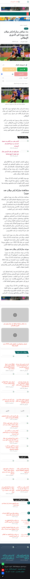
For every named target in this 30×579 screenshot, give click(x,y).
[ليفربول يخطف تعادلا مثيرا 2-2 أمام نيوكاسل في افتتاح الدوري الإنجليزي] (22, 394)
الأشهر (7, 411)
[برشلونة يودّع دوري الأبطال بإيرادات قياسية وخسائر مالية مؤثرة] (24, 515)
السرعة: (26, 78)
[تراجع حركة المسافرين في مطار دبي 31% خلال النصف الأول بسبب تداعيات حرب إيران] (24, 440)
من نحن (6, 569)
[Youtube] (3, 570)
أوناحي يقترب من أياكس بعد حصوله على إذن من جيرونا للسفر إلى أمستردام (10, 144)
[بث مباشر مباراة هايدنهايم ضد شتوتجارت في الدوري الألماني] (24, 522)
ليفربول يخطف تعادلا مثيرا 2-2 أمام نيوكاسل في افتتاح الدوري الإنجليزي (22, 401)
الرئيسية (26, 25)
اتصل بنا (12, 571)
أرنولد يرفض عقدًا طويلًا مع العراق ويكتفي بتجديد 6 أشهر (8, 383)
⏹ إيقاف (21, 74)
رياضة (21, 25)
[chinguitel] (15, 8)
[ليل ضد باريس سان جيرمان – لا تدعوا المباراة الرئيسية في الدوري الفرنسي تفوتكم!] (22, 359)
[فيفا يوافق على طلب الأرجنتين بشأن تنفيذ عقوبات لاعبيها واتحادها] (24, 153)
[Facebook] (3, 573)
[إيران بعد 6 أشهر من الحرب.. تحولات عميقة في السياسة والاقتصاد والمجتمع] (24, 448)
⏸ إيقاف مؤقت (9, 69)
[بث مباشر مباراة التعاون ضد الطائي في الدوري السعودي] (24, 537)
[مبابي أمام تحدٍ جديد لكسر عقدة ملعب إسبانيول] (7, 394)
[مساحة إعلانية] (15, 19)
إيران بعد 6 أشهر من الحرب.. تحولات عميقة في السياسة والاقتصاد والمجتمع (11, 447)
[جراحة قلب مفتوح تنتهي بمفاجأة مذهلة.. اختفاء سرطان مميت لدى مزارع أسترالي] (24, 425)
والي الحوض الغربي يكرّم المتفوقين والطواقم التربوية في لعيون (22, 470)
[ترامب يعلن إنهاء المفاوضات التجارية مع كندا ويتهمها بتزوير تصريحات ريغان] (24, 529)
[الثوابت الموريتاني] (15, 1)
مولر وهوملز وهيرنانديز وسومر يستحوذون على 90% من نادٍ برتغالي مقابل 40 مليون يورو (22, 384)
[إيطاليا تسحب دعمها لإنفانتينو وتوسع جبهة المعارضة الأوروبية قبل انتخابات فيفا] (7, 359)
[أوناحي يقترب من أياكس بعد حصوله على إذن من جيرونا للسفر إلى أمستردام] (24, 143)
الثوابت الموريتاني (23, 41)
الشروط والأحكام (13, 569)
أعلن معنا (8, 571)
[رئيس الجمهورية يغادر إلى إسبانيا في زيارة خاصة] (24, 507)
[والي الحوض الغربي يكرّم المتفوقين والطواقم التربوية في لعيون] (24, 418)
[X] (3, 567)
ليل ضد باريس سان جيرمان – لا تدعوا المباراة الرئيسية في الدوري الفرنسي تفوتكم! (22, 366)
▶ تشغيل (22, 69)
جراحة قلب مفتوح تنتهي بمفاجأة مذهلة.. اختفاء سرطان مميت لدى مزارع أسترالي (10, 424)
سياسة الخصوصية (21, 569)
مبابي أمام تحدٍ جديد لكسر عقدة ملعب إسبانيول (8, 400)
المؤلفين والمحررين (20, 571)
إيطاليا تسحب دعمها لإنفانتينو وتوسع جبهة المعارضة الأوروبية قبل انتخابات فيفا (9, 366)
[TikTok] (3, 576)
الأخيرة (22, 411)
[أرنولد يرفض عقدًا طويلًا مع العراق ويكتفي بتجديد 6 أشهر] (7, 376)
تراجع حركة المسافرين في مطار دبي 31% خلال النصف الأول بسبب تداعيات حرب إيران (10, 440)
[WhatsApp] (3, 564)
